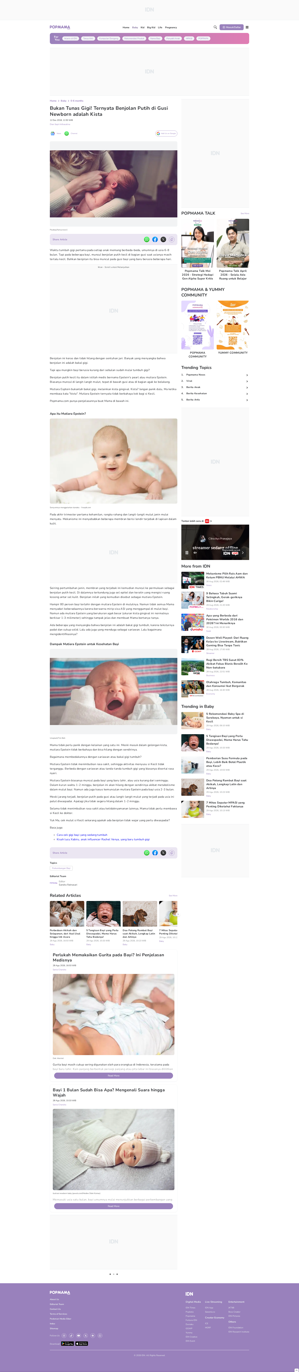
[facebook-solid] (155, 239)
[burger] (247, 27)
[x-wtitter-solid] (163, 239)
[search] (215, 27)
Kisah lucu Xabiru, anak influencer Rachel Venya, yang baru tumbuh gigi (103, 839)
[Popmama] (60, 27)
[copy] (172, 239)
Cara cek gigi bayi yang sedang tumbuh (82, 835)
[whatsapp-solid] (147, 239)
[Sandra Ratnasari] (53, 883)
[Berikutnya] (178, 1075)
